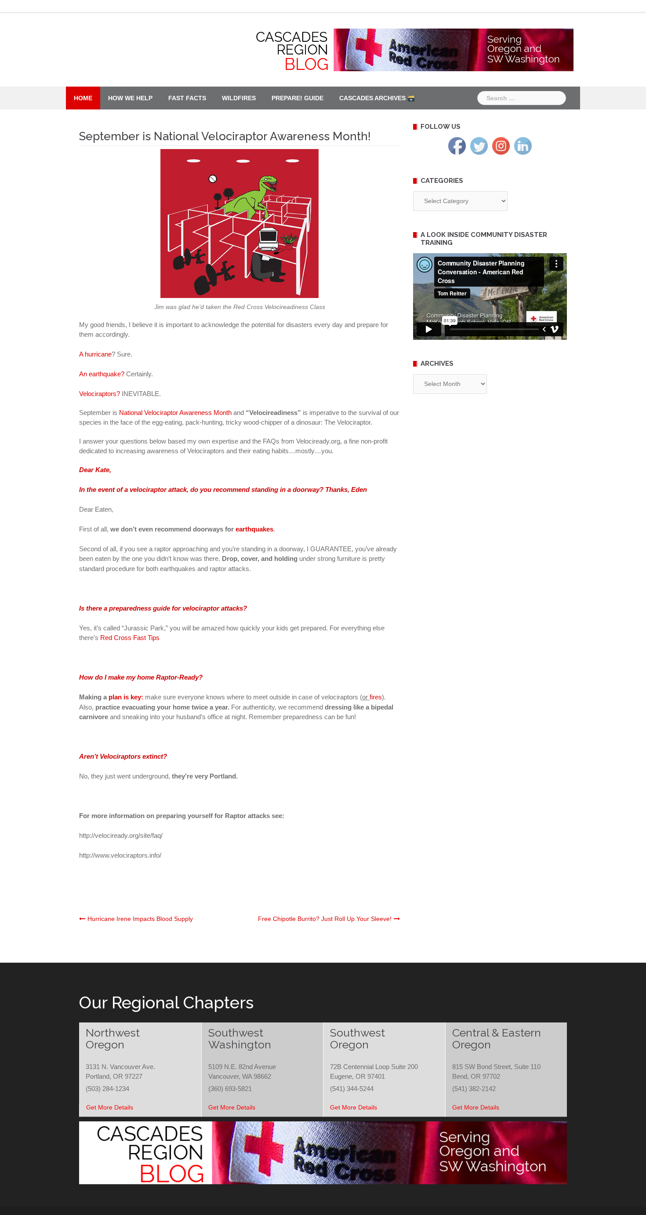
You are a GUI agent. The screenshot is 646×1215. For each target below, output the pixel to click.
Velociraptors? (99, 393)
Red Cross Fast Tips (130, 637)
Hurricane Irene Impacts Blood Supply (140, 918)
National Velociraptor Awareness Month (175, 412)
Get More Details (109, 1107)
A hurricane (95, 354)
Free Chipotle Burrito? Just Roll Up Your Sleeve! (325, 918)
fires (376, 697)
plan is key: (126, 697)
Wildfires (239, 98)
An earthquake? (101, 374)
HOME (83, 98)
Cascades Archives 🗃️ (377, 98)
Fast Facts (187, 98)
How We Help (130, 98)
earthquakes (254, 529)
